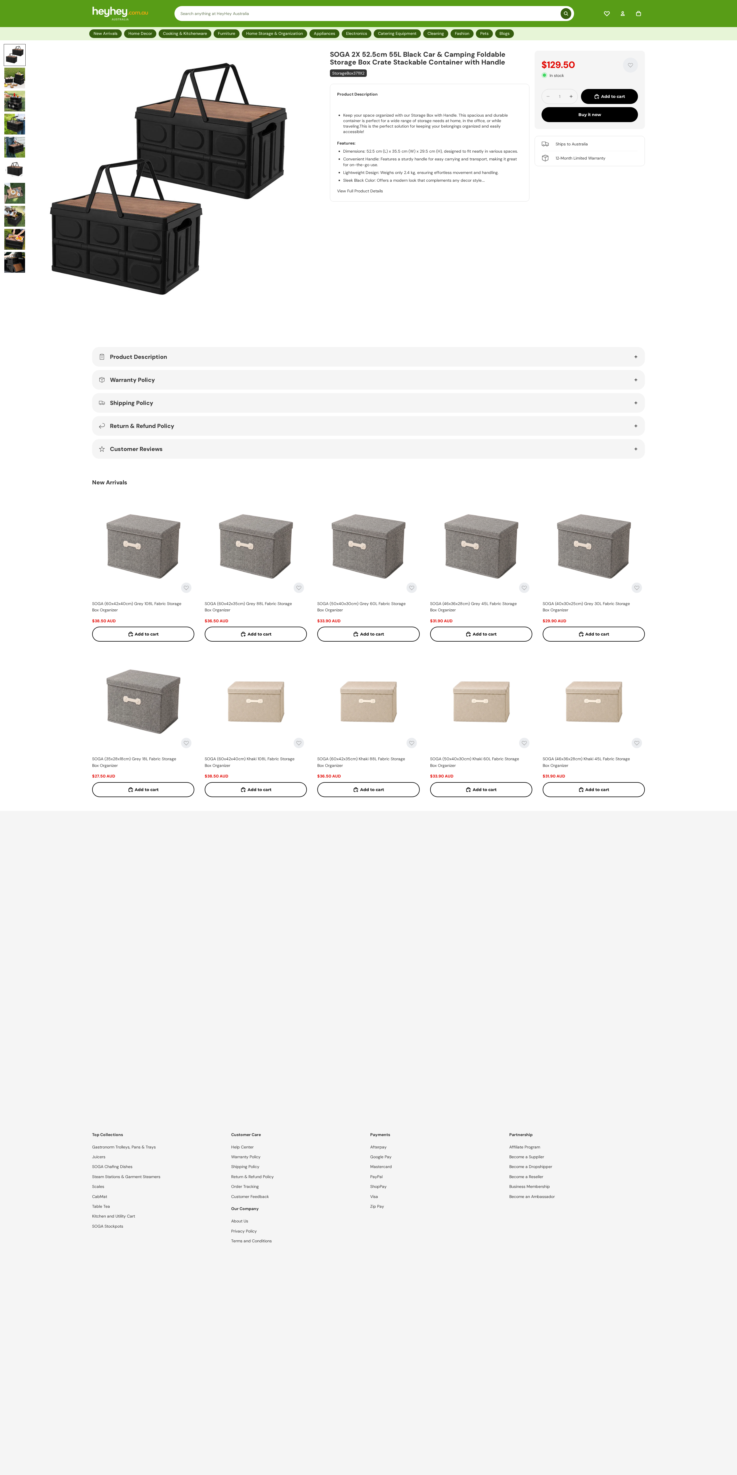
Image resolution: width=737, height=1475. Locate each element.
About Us (239, 1221)
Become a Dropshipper (530, 1166)
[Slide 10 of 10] (14, 262)
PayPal (376, 1176)
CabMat (99, 1196)
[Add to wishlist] (630, 65)
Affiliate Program (524, 1147)
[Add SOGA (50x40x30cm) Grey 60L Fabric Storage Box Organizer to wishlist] (412, 588)
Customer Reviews (136, 449)
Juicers (98, 1156)
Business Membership (529, 1186)
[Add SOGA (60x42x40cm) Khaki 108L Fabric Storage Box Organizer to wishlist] (299, 743)
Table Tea (101, 1206)
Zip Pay (377, 1206)
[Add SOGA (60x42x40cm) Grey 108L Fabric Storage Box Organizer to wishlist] (186, 588)
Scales (98, 1186)
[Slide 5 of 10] (14, 147)
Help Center (242, 1147)
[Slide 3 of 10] (14, 101)
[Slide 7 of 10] (14, 193)
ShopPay (378, 1186)
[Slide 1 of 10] (14, 55)
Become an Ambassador (532, 1196)
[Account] (622, 13)
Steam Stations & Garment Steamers (126, 1176)
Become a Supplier (526, 1156)
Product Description (138, 357)
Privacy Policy (244, 1231)
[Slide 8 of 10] (14, 216)
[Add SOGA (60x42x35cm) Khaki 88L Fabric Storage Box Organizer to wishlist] (412, 743)
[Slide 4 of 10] (14, 124)
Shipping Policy (131, 403)
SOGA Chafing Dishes (112, 1166)
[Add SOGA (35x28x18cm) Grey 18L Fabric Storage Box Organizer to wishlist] (186, 743)
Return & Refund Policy (142, 426)
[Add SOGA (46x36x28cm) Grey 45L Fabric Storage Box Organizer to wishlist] (524, 588)
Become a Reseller (526, 1176)
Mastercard (381, 1166)
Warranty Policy (132, 380)
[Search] (374, 13)
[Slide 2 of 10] (14, 78)
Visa (374, 1196)
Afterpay (378, 1147)
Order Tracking (245, 1186)
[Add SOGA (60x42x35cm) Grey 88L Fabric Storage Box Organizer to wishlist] (299, 588)
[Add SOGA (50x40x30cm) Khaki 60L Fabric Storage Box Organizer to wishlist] (524, 743)
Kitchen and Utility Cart (113, 1216)
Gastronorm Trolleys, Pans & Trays (124, 1147)
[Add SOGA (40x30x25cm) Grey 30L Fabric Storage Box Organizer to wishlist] (637, 588)
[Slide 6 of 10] (14, 170)
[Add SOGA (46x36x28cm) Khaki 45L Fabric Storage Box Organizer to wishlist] (637, 743)
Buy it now (589, 114)
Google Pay (381, 1156)
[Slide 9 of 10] (14, 239)
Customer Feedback (250, 1196)
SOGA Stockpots (107, 1226)
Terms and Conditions (251, 1240)
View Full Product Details (360, 191)
